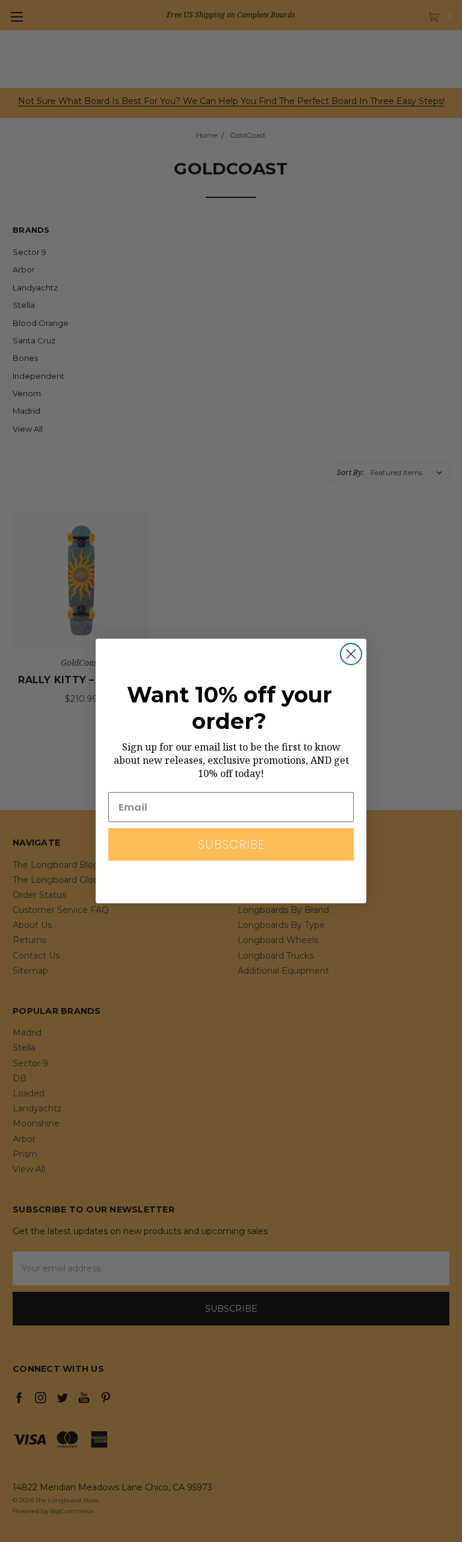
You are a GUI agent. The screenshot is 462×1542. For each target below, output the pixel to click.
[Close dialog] (351, 654)
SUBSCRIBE (231, 844)
